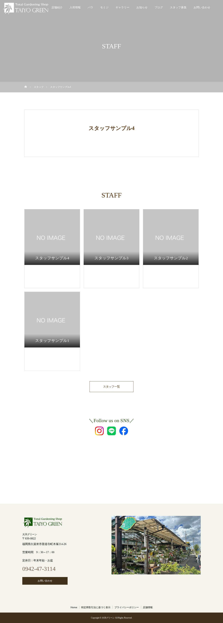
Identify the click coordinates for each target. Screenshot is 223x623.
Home (74, 607)
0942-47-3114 (39, 569)
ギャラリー (122, 7)
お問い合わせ (202, 7)
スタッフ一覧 (111, 386)
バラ (90, 7)
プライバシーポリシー (126, 607)
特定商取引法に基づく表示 (95, 607)
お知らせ (142, 7)
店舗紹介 (57, 7)
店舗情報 (148, 607)
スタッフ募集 (178, 7)
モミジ (104, 7)
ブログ (159, 7)
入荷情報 (75, 7)
